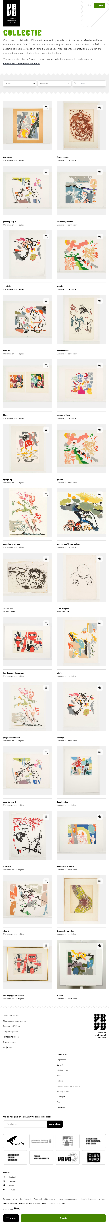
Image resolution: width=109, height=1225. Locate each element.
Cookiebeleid (25, 1199)
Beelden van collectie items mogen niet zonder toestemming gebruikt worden (34, 1203)
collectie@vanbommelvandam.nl (21, 63)
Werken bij (61, 1107)
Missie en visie (62, 1070)
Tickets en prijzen (10, 1015)
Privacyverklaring (10, 1199)
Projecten (7, 1047)
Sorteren (44, 83)
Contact (60, 1065)
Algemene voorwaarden (68, 1199)
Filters (8, 83)
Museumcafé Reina (11, 1026)
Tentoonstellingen (11, 1037)
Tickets (63, 1218)
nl (88, 5)
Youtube (12, 1190)
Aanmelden (54, 1124)
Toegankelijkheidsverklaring (44, 1199)
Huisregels (61, 1097)
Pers (58, 1102)
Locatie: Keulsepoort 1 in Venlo (93, 1199)
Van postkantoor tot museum (68, 1086)
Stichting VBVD (63, 1091)
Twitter (11, 1185)
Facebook (12, 1177)
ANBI (59, 1075)
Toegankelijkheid (10, 1031)
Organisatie (61, 1060)
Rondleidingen (9, 1042)
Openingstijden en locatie (14, 1021)
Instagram (12, 1181)
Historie (60, 1081)
